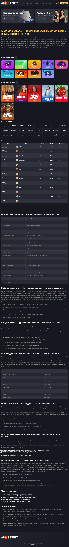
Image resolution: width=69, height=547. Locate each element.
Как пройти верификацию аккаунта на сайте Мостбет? (17, 501)
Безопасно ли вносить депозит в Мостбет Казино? (16, 499)
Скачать (44, 539)
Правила (30, 535)
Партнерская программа (55, 535)
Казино (31, 3)
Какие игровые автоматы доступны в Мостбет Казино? (17, 494)
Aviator (42, 3)
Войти (56, 3)
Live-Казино (36, 3)
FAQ (64, 535)
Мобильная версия (44, 535)
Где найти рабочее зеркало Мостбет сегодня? (14, 495)
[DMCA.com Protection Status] (34, 545)
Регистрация (63, 3)
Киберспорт (48, 3)
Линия (22, 3)
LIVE (27, 3)
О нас (24, 535)
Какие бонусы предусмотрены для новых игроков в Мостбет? (19, 497)
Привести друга (7, 18)
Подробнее (40, 18)
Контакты (36, 535)
